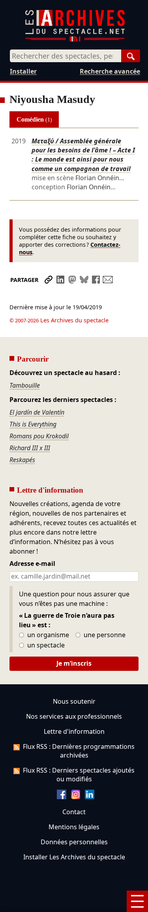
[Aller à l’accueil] (75, 39)
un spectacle (45, 645)
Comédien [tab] (34, 119)
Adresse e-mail (32, 563)
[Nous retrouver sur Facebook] (61, 796)
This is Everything (32, 424)
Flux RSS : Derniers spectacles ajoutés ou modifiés (79, 774)
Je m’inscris (74, 663)
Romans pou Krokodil (39, 436)
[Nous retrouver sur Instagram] (76, 796)
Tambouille (24, 385)
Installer (23, 71)
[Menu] (137, 901)
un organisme (47, 635)
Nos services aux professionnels (74, 716)
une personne (104, 635)
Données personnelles (74, 842)
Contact (74, 811)
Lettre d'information (74, 731)
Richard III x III (29, 448)
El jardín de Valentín (36, 412)
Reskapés (22, 459)
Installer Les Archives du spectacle (74, 857)
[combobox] (65, 56)
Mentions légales (74, 827)
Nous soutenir (74, 701)
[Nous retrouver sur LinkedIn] (89, 796)
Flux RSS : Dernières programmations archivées (79, 751)
